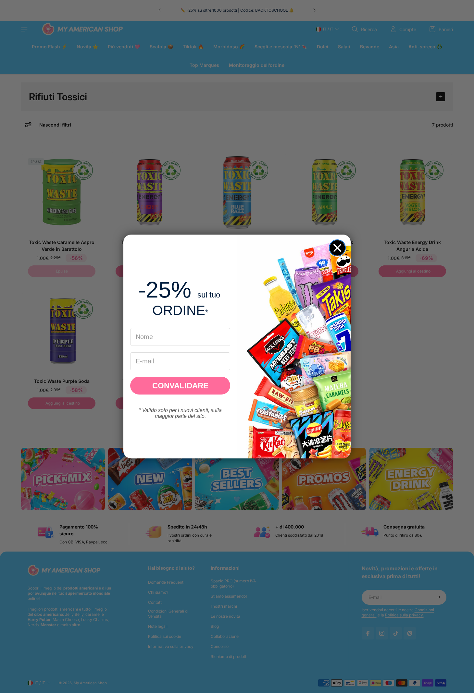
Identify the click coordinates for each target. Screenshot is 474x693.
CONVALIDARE (180, 385)
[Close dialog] (337, 248)
